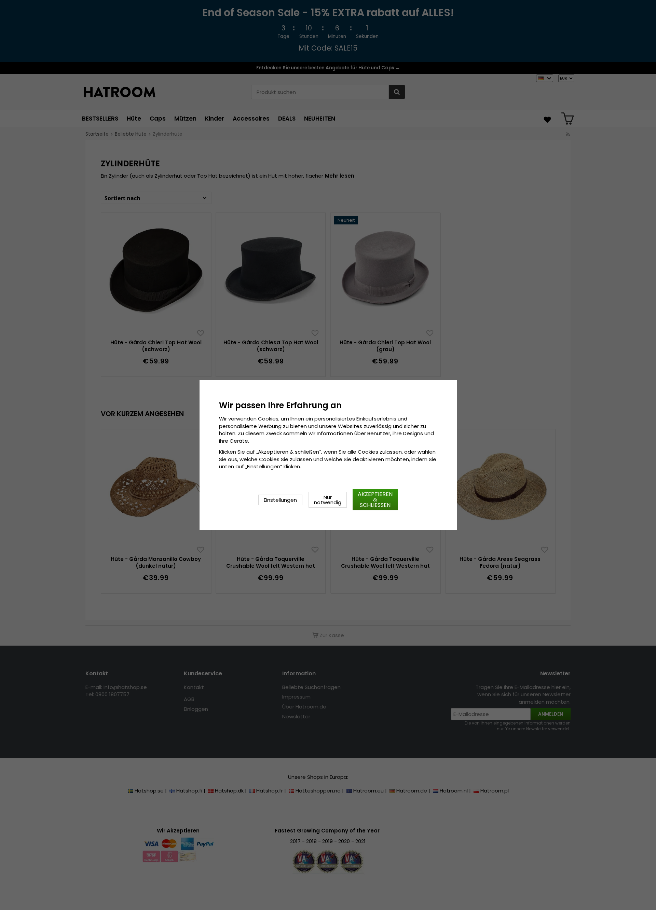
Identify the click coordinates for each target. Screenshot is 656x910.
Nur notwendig (327, 500)
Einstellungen (280, 500)
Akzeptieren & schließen (375, 499)
